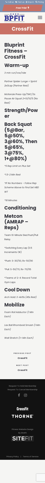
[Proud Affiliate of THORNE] (22, 416)
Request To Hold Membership (22, 386)
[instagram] (25, 395)
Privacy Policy (12, 456)
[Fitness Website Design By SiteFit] (22, 438)
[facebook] (19, 395)
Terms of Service (30, 456)
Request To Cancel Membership (23, 389)
